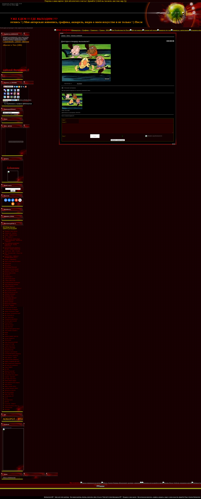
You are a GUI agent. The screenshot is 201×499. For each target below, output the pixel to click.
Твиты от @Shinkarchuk (9, 477)
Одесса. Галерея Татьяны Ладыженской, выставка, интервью (103, 483)
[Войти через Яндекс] (16, 200)
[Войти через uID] (5, 200)
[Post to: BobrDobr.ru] (15, 92)
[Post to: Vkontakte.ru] (18, 96)
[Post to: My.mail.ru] (11, 96)
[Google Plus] (26, 86)
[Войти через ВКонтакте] (9, 200)
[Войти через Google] (20, 200)
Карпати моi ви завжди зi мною (134, 483)
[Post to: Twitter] (8, 89)
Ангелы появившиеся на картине (73, 483)
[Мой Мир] (21, 86)
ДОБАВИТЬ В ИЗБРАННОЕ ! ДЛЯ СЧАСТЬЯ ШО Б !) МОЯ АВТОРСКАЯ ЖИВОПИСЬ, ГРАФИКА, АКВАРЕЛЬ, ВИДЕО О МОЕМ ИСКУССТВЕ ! (16, 38)
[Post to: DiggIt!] (11, 89)
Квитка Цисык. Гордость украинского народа (159, 483)
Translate (15, 114)
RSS (17, 5)
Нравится (5, 101)
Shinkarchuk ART (7, 427)
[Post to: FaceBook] (15, 89)
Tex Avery (79, 83)
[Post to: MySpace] (4, 92)
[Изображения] (72, 101)
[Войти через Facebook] (12, 200)
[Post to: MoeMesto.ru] (4, 96)
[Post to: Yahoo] (11, 92)
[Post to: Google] (18, 89)
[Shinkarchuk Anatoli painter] (13, 429)
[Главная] (191, 4)
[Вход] (194, 12)
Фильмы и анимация (76, 35)
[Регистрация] (193, 8)
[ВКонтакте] (15, 86)
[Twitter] (17, 86)
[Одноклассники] (19, 86)
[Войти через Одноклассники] (12, 203)
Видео (68, 35)
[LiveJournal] (24, 86)
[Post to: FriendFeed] (8, 92)
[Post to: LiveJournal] (15, 96)
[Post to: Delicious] (4, 89)
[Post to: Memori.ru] (18, 92)
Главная (63, 35)
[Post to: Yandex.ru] (8, 96)
